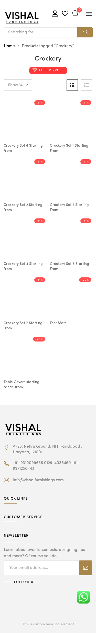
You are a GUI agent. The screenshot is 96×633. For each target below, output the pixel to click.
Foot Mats (58, 323)
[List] (86, 85)
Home (9, 46)
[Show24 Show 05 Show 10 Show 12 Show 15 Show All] (18, 85)
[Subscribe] (85, 567)
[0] (75, 13)
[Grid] (72, 85)
